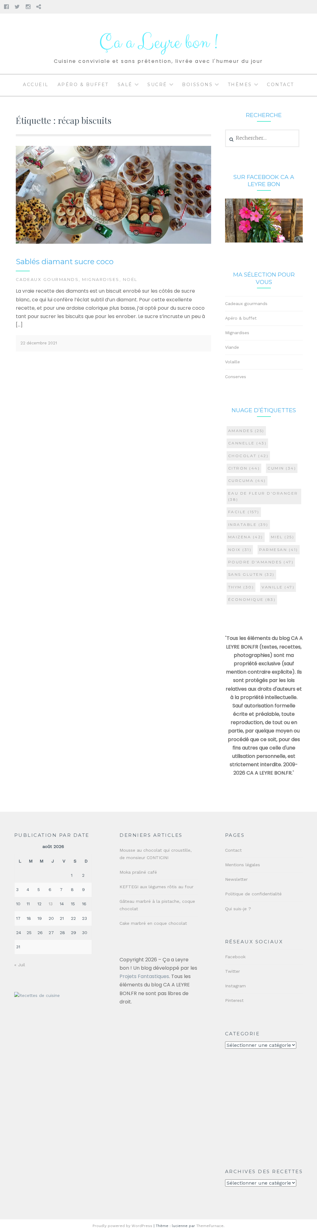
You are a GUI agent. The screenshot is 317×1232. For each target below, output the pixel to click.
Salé (125, 84)
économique (252, 599)
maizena (245, 537)
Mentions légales (242, 864)
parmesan (278, 549)
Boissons (197, 84)
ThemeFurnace (210, 1226)
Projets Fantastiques (144, 976)
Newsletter (236, 879)
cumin (281, 468)
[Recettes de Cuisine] (37, 995)
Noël (130, 279)
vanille (278, 587)
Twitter (232, 971)
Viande (232, 347)
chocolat (248, 455)
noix (240, 549)
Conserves (235, 376)
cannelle (247, 443)
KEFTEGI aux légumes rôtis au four (156, 886)
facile (243, 511)
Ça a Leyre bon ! (158, 42)
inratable (248, 524)
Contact (280, 84)
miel (282, 537)
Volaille (232, 361)
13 (51, 903)
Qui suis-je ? (238, 908)
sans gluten (251, 574)
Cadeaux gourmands (47, 279)
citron (244, 468)
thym (241, 587)
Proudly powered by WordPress (122, 1226)
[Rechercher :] (262, 138)
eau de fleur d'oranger (263, 496)
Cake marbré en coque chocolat (153, 923)
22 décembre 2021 (38, 343)
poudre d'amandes (261, 562)
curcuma (247, 480)
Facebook (235, 956)
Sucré (157, 84)
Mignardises (100, 279)
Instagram (235, 985)
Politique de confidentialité (253, 893)
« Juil (19, 964)
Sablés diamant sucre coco (65, 261)
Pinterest (234, 1000)
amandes (246, 430)
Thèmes (240, 84)
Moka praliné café (138, 872)
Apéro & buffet (83, 84)
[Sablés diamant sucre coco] (113, 242)
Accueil (36, 84)
